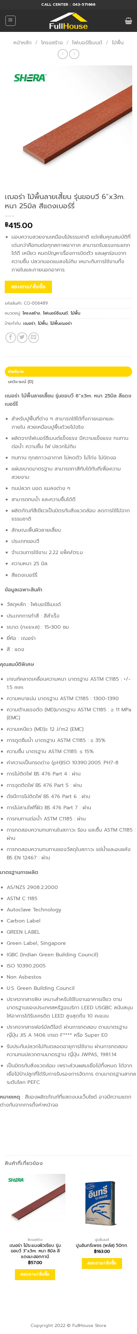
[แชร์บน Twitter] (22, 337)
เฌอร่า (29, 323)
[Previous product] (74, 54)
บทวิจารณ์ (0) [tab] (20, 382)
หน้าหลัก (22, 43)
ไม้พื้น (118, 43)
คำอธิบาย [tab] (16, 371)
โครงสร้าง (52, 43)
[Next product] (63, 54)
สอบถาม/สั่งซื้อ (28, 287)
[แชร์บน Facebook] (10, 337)
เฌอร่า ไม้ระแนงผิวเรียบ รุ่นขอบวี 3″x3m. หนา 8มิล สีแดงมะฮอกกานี (35, 1251)
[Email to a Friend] (33, 337)
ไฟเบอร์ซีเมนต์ (87, 43)
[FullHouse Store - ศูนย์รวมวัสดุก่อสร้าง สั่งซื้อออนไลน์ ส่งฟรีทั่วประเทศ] (68, 21)
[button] (10, 21)
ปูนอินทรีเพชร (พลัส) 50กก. (102, 1246)
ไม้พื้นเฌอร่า (61, 323)
